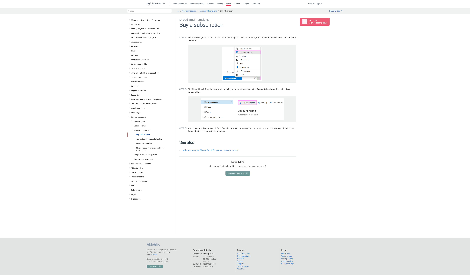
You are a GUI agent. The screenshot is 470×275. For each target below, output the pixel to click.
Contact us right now (235, 173)
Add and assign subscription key (149, 139)
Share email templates (140, 60)
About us (256, 4)
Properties (135, 95)
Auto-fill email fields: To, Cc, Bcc (143, 38)
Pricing (220, 4)
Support (246, 4)
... (178, 11)
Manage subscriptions (208, 11)
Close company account (143, 159)
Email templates (180, 4)
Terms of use (286, 256)
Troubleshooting (137, 177)
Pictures (134, 46)
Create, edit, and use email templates (145, 29)
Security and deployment (141, 164)
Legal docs (285, 253)
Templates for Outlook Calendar (144, 104)
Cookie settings (287, 264)
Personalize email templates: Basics (145, 33)
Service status (243, 266)
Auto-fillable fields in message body (145, 73)
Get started (135, 24)
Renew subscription (144, 143)
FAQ (133, 186)
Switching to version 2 (140, 181)
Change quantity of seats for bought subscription (150, 149)
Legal (133, 194)
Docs (228, 4)
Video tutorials (137, 168)
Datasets (134, 86)
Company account (189, 11)
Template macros (138, 68)
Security (210, 4)
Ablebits (153, 255)
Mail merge (135, 113)
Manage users (139, 121)
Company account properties (145, 155)
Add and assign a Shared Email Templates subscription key (210, 150)
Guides (237, 4)
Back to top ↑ (336, 11)
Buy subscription (143, 135)
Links (133, 51)
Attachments (136, 42)
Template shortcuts (139, 77)
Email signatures (197, 4)
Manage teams (140, 126)
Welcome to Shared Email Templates (145, 20)
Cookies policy (287, 261)
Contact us (153, 266)
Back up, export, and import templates (146, 99)
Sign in (311, 4)
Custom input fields (139, 64)
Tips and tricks (137, 172)
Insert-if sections (138, 82)
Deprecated (135, 199)
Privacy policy (287, 258)
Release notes (136, 190)
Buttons (134, 55)
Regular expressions (139, 91)
